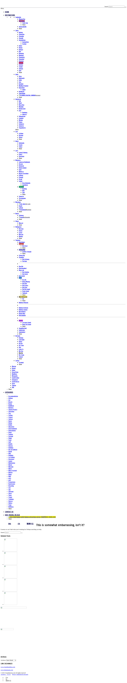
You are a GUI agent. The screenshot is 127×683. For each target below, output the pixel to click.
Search (106, 6)
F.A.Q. (9, 674)
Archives (3, 660)
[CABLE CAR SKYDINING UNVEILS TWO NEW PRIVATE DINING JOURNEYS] (10, 551)
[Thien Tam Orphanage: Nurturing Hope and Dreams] (10, 591)
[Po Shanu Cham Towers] (10, 578)
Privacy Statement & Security (20, 674)
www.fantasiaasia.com (7, 670)
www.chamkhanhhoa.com (8, 667)
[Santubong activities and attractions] (10, 604)
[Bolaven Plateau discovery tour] (10, 564)
